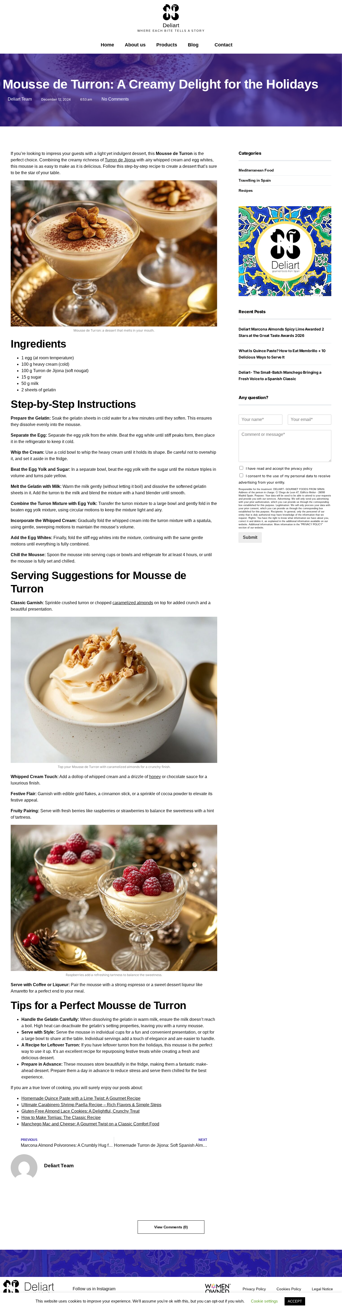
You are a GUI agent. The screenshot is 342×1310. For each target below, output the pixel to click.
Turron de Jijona (120, 160)
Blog (193, 44)
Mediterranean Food (256, 170)
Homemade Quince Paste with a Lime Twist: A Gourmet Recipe (81, 1098)
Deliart (171, 25)
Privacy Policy (254, 1289)
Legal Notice (322, 1289)
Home (107, 44)
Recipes (246, 190)
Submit (250, 537)
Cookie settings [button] (264, 1301)
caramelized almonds (132, 602)
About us (135, 44)
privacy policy (301, 469)
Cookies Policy (289, 1289)
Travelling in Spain (255, 180)
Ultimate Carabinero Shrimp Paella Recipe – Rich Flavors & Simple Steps (91, 1104)
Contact (223, 44)
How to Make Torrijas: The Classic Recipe (61, 1117)
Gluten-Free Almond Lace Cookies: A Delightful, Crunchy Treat (80, 1111)
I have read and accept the (279, 468)
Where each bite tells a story (171, 30)
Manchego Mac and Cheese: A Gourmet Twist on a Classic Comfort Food (90, 1124)
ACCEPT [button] (295, 1301)
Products (166, 44)
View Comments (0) (171, 1227)
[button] (242, 45)
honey (155, 776)
